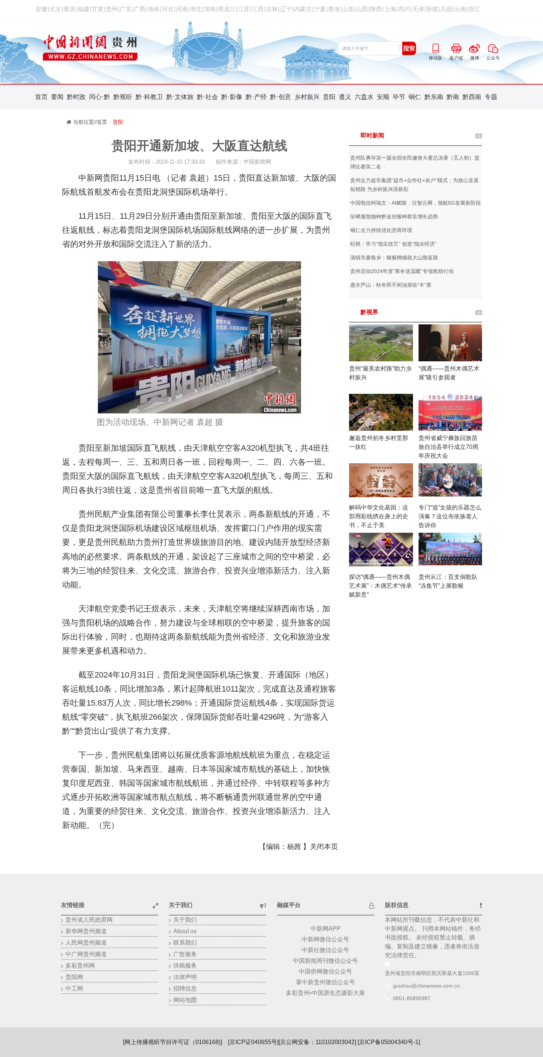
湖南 (210, 9)
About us (185, 931)
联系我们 (185, 943)
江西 (258, 9)
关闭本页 (324, 846)
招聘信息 (185, 988)
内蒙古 (303, 9)
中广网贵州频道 (86, 954)
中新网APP (326, 928)
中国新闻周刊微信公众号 (325, 961)
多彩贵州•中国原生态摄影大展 (325, 993)
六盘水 (364, 96)
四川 (404, 9)
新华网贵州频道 (86, 931)
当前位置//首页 (90, 122)
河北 (168, 9)
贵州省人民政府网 (89, 920)
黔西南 (471, 96)
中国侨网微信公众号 (325, 971)
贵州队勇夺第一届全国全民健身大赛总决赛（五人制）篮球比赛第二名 (414, 162)
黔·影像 (231, 96)
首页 (41, 96)
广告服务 (185, 954)
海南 (154, 9)
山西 (362, 9)
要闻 (57, 96)
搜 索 (409, 48)
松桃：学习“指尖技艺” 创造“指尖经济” (393, 244)
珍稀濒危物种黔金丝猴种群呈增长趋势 (394, 216)
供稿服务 (185, 965)
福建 (83, 9)
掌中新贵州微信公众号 (325, 982)
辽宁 (286, 9)
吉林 (272, 9)
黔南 (453, 96)
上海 (390, 9)
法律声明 (185, 977)
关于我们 (185, 920)
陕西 (376, 9)
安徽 (41, 9)
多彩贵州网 (80, 965)
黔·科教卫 (149, 96)
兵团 (446, 9)
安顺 (383, 96)
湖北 (196, 9)
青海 (334, 9)
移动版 (435, 47)
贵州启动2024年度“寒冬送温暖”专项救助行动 (402, 271)
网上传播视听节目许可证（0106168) (172, 1042)
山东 (348, 9)
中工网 (74, 988)
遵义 (345, 96)
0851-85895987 (411, 998)
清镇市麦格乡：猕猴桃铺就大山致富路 (394, 257)
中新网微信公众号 (325, 939)
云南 (460, 9)
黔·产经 (256, 96)
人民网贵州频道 (86, 943)
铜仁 (415, 96)
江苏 (244, 9)
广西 (140, 9)
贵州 (111, 9)
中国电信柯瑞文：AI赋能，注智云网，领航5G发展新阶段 (415, 203)
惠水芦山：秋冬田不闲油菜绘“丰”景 (390, 285)
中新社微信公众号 (325, 950)
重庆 (69, 9)
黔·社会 (207, 96)
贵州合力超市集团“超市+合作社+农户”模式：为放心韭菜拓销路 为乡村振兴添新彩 (414, 184)
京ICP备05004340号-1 (389, 1042)
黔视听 (122, 96)
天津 (418, 9)
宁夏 (320, 9)
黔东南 (433, 96)
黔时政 (76, 96)
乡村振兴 (307, 96)
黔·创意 (280, 96)
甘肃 (97, 9)
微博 (475, 47)
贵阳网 (74, 977)
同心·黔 (99, 96)
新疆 (432, 9)
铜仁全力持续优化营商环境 (381, 230)
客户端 (456, 47)
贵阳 (329, 96)
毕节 (399, 96)
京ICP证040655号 (253, 1042)
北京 (55, 9)
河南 (182, 9)
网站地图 (185, 1000)
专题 (491, 96)
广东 (126, 9)
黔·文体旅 (180, 96)
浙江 (474, 9)
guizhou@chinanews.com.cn (426, 986)
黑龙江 (227, 9)
